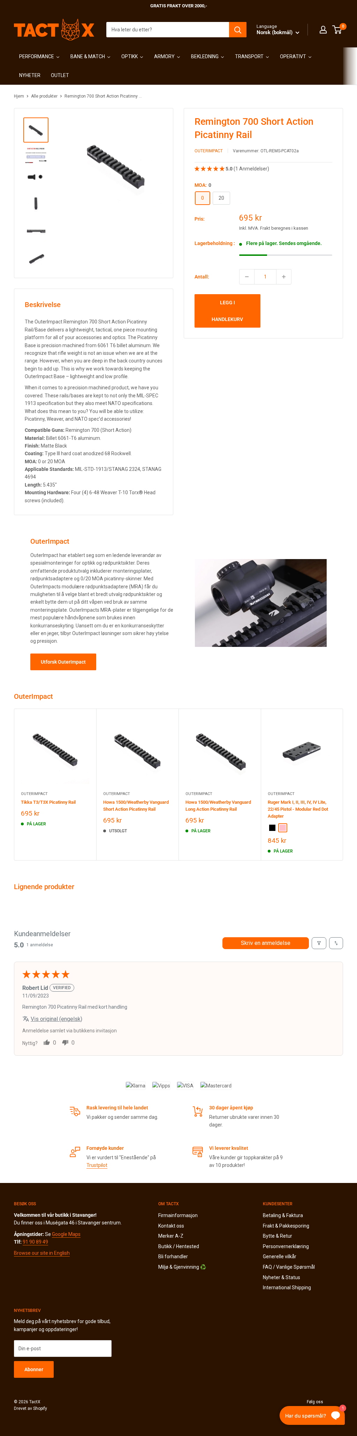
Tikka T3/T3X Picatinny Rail (48, 802)
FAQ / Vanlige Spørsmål (289, 1267)
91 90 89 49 (35, 1242)
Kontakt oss (171, 1226)
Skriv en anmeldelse (265, 943)
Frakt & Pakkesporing (286, 1226)
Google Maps (66, 1234)
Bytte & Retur (277, 1236)
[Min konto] (323, 29)
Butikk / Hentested (178, 1246)
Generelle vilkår (279, 1256)
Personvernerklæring (286, 1246)
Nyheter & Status (281, 1277)
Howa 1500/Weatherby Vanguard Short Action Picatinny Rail (136, 806)
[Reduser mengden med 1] (247, 276)
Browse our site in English (42, 1253)
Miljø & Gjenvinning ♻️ (182, 1267)
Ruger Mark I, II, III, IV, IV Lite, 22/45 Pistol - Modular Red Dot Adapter (298, 809)
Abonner (33, 1369)
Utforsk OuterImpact (63, 662)
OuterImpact (209, 150)
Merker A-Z (170, 1236)
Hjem (19, 96)
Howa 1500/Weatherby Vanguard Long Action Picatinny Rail (218, 806)
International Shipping (287, 1287)
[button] (210, 168)
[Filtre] (319, 943)
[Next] (343, 784)
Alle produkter (44, 96)
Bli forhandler (173, 1256)
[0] (337, 29)
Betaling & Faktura (283, 1215)
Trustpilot (96, 1165)
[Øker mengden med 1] (283, 276)
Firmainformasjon (178, 1215)
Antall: (202, 277)
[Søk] (237, 29)
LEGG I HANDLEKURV (227, 311)
